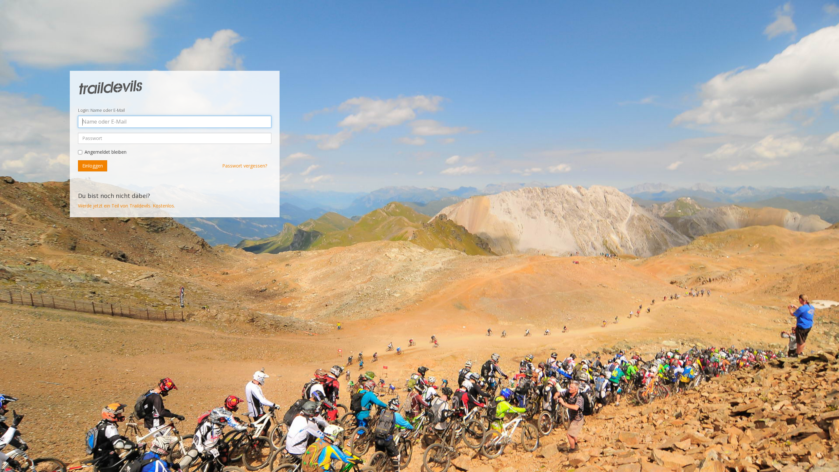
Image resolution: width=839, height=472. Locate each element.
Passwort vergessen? (244, 166)
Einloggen (92, 166)
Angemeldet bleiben (106, 152)
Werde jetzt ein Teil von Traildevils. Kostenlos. (126, 206)
